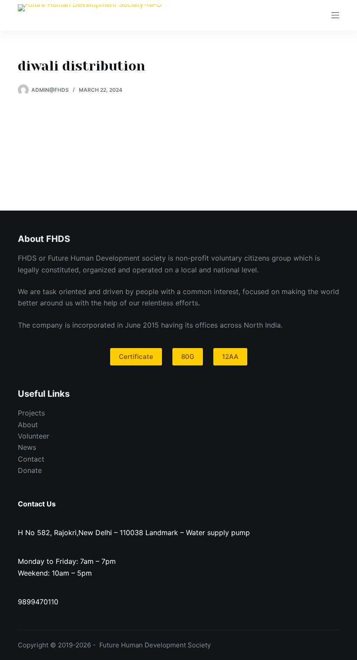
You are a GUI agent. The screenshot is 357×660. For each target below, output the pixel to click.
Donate (30, 470)
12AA (230, 356)
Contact (31, 459)
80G (187, 356)
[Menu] (335, 15)
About (28, 424)
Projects (31, 413)
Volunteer (33, 436)
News (27, 447)
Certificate (136, 356)
